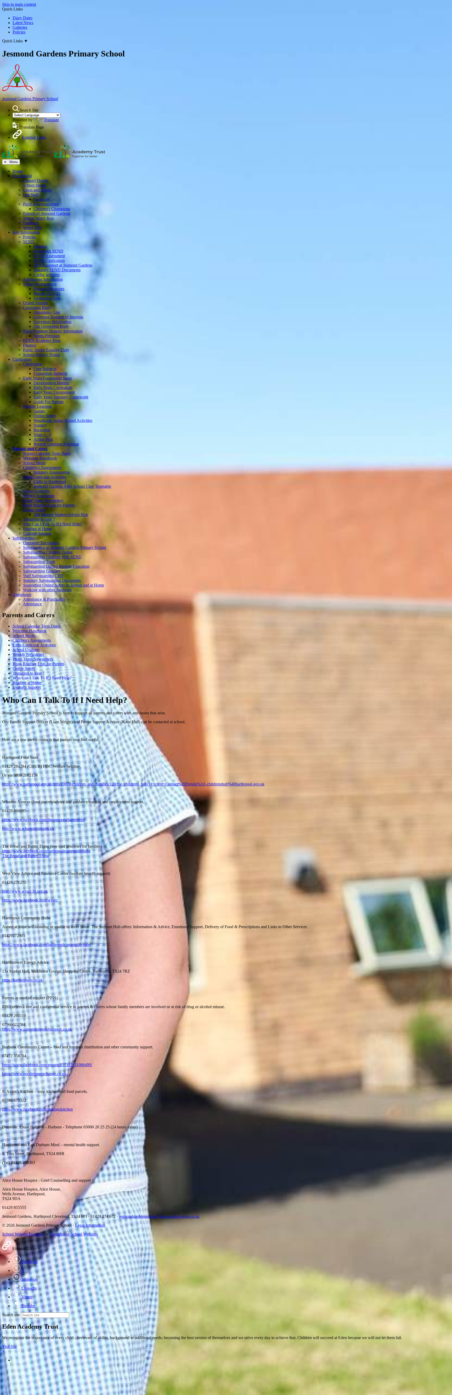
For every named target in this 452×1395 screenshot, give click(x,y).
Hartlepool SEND (48, 251)
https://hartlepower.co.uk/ (23, 980)
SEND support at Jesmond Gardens (62, 265)
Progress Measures (48, 288)
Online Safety (44, 416)
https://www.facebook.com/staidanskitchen (37, 1109)
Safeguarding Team (39, 561)
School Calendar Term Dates (47, 453)
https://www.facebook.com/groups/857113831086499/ (47, 1065)
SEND (28, 241)
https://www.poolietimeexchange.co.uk (34, 1073)
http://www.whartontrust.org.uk (28, 828)
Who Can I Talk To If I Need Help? (52, 524)
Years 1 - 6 (42, 434)
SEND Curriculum (49, 260)
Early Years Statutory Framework (60, 397)
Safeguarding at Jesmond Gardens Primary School (64, 547)
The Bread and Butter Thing (25, 855)
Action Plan (43, 439)
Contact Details (35, 180)
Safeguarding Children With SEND (52, 557)
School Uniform (36, 491)
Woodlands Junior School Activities (62, 420)
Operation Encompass (41, 543)
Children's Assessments (42, 467)
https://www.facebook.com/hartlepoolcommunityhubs (46, 851)
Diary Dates (22, 18)
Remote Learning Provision (56, 444)
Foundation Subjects (50, 373)
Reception (41, 430)
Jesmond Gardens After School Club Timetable (72, 486)
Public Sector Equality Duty (46, 350)
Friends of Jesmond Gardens (46, 213)
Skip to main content (19, 4)
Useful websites (46, 274)
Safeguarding (24, 538)
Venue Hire (32, 227)
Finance (29, 345)
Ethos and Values (37, 190)
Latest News (23, 22)
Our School (22, 176)
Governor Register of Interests (58, 317)
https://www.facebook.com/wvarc (30, 900)
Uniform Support (37, 533)
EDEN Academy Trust (42, 340)
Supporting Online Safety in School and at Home (63, 585)
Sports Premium (46, 336)
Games (39, 411)
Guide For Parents (48, 401)
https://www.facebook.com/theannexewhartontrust (43, 819)
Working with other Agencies (47, 590)
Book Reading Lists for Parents (49, 505)
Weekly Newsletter (38, 495)
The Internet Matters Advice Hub (60, 514)
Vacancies (41, 199)
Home (18, 171)
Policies (19, 32)
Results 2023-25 (46, 293)
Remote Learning (37, 406)
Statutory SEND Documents (57, 270)
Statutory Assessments (51, 472)
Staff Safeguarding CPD (43, 575)
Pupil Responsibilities (41, 204)
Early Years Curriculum (52, 387)
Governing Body (37, 307)
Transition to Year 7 (39, 519)
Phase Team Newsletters (43, 500)
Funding (40, 246)
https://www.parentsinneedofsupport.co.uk (37, 1029)
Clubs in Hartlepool (49, 481)
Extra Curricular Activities (44, 477)
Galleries (20, 27)
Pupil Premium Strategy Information (53, 331)
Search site (11, 1315)
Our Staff (30, 194)
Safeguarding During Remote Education (56, 566)
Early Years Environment (54, 392)
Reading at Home (37, 528)
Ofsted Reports (35, 303)
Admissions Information (43, 279)
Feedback (31, 223)
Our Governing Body (51, 326)
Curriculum (22, 359)
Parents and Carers (30, 448)
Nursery (40, 425)
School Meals (34, 463)
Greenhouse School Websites (74, 1234)
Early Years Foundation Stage (47, 378)
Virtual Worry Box (38, 218)
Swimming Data (46, 298)
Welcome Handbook (40, 458)
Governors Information (52, 321)
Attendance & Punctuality (44, 599)
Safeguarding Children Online (48, 552)
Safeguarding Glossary (42, 571)
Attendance (22, 594)
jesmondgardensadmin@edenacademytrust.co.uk (159, 1216)
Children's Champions (51, 208)
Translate (51, 120)
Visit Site (9, 1346)
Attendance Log (46, 312)
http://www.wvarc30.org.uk (25, 891)
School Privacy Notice (41, 354)
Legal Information (90, 1225)
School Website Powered (22, 1234)
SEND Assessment (49, 256)
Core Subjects (44, 368)
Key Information (26, 232)
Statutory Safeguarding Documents (52, 580)
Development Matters (51, 383)
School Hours (34, 185)
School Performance (39, 284)
